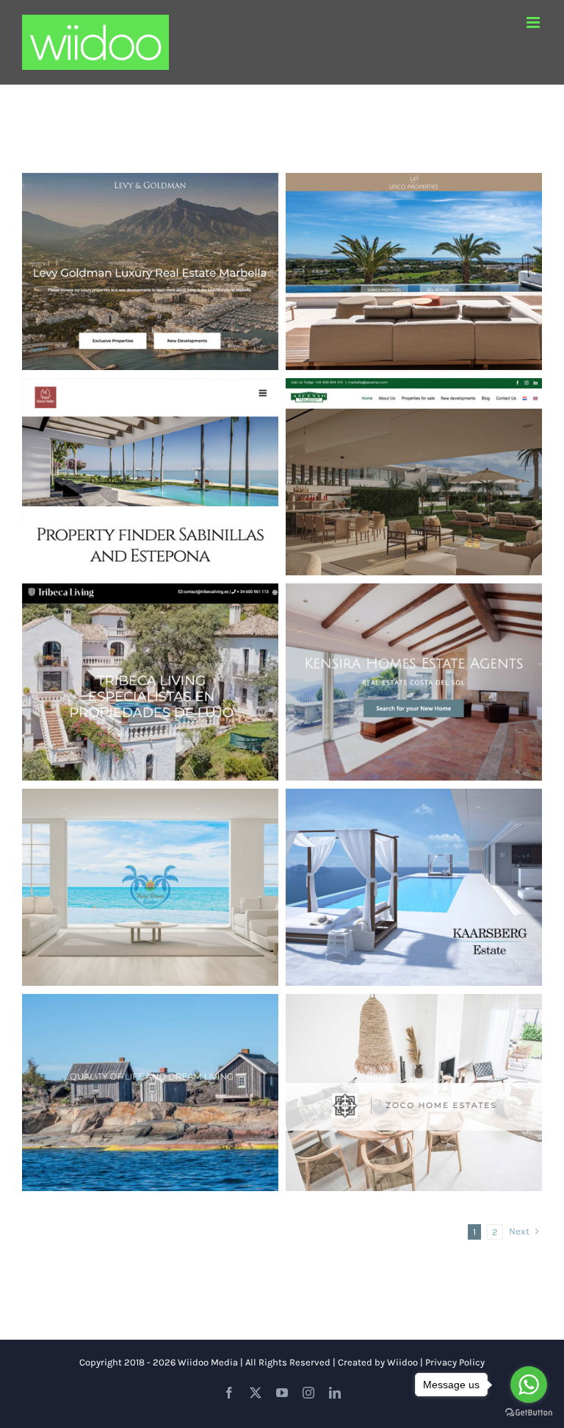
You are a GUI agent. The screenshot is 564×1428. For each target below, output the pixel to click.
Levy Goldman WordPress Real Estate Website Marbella (150, 249)
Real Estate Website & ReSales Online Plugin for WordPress (150, 865)
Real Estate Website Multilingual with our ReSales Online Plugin (414, 1070)
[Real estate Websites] (150, 272)
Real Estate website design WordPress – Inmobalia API (150, 660)
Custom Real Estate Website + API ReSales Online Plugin (414, 865)
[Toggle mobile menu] (534, 22)
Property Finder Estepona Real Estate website (150, 454)
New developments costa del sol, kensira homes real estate (414, 660)
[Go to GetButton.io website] (528, 1413)
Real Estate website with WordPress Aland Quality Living (150, 1070)
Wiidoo (402, 1362)
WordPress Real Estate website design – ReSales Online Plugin (414, 454)
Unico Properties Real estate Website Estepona (414, 249)
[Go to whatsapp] (528, 1384)
